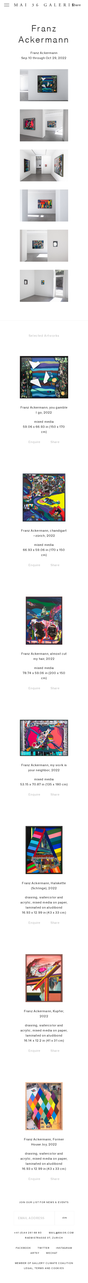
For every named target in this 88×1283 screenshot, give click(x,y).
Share (76, 5)
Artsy (34, 1253)
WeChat (52, 1253)
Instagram (64, 1248)
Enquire (34, 442)
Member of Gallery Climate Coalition (44, 1263)
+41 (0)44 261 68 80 (28, 1232)
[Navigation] (6, 5)
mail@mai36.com (61, 1232)
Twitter (44, 1248)
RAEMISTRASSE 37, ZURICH (44, 1238)
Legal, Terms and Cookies (44, 1268)
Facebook (23, 1248)
